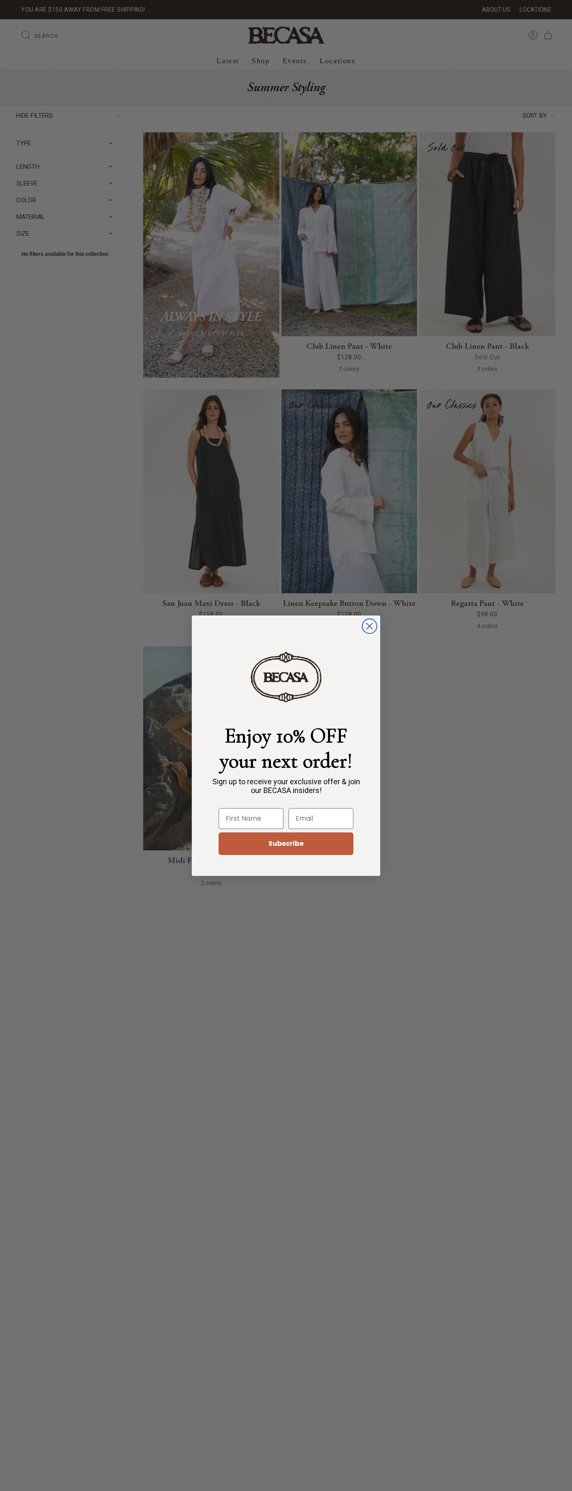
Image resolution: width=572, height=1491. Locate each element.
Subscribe (286, 843)
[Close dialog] (369, 626)
